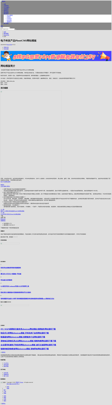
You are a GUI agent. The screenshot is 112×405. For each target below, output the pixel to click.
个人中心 (6, 363)
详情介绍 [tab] (6, 47)
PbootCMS (6, 35)
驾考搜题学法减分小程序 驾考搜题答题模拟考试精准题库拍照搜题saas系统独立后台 (27, 298)
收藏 (4, 186)
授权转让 (6, 10)
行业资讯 (9, 18)
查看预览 (3, 220)
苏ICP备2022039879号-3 (13, 384)
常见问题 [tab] (6, 49)
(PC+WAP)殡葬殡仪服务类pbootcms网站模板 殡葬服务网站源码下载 (28, 329)
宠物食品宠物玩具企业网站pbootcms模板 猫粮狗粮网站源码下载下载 (28, 341)
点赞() (8, 186)
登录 (2, 26)
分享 (2, 186)
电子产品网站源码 (5, 181)
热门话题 (6, 23)
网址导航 (6, 366)
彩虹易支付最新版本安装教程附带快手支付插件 (16, 292)
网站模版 (6, 12)
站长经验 (9, 20)
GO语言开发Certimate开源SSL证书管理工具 (15, 286)
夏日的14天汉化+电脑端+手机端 (11, 274)
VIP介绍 (6, 372)
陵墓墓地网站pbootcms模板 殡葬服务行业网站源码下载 (23, 337)
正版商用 (6, 5)
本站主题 (6, 364)
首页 (5, 4)
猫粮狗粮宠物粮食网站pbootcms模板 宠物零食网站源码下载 (25, 349)
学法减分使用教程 (6, 280)
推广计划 (6, 376)
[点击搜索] (15, 29)
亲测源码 (6, 9)
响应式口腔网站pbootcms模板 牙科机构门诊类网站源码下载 (25, 333)
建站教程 (6, 13)
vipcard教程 (10, 15)
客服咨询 (6, 374)
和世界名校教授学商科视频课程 (11, 268)
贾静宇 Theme (19, 382)
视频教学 (9, 21)
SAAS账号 (6, 7)
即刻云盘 (3, 219)
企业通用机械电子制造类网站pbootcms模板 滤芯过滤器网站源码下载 (28, 345)
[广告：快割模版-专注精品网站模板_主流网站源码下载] (56, 62)
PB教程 (9, 17)
